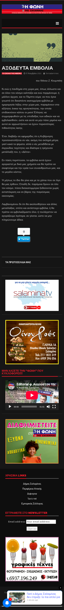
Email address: (17, 521)
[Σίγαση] (48, 406)
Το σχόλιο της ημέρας (12, 73)
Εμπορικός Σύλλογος (32, 503)
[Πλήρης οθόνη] (54, 406)
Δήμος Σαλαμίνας (32, 483)
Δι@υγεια (32, 493)
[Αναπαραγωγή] (10, 406)
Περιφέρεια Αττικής (32, 488)
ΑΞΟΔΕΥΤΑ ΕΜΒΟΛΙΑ (27, 68)
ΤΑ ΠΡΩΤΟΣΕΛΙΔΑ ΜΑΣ (18, 262)
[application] (32, 395)
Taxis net (32, 498)
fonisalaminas (52, 73)
